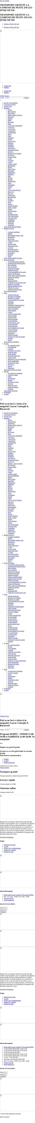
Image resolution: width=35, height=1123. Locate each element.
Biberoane (11, 668)
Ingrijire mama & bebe (15, 579)
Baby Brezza (12, 422)
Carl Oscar (11, 437)
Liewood (10, 470)
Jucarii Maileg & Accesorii (16, 631)
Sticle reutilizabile (13, 662)
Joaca (5, 594)
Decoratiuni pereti (13, 556)
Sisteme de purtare (13, 587)
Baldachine (11, 542)
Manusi (10, 678)
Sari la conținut (4, 1)
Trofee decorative (13, 545)
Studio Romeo (12, 521)
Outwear (10, 681)
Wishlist (6, 87)
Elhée (9, 446)
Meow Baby (11, 479)
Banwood (11, 427)
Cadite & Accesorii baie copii (17, 593)
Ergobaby (11, 448)
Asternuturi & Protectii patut (16, 566)
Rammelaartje (12, 507)
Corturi (10, 547)
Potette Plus (11, 505)
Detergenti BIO (12, 591)
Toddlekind (11, 528)
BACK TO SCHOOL (11, 103)
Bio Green (11, 432)
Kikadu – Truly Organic (15, 463)
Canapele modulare (14, 537)
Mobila (10, 538)
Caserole (10, 650)
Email (2, 910)
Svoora (10, 523)
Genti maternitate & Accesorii (17, 582)
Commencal (11, 441)
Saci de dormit (12, 570)
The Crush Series (13, 525)
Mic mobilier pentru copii (15, 540)
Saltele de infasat (13, 575)
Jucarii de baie (12, 619)
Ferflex (10, 449)
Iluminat (10, 559)
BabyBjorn (11, 423)
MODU (10, 488)
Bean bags (11, 544)
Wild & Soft (11, 531)
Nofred (10, 497)
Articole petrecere (13, 596)
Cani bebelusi (12, 648)
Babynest (11, 589)
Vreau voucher (4, 767)
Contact (6, 394)
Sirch (9, 512)
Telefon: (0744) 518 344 (11, 24)
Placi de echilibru (13, 612)
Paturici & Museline (14, 584)
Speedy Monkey (13, 516)
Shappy (10, 514)
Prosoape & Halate (13, 573)
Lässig (10, 469)
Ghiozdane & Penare (14, 610)
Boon (9, 434)
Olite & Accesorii (13, 580)
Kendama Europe (13, 460)
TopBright (11, 530)
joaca (5, 293)
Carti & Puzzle (12, 634)
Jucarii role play (13, 629)
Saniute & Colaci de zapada (16, 640)
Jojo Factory (11, 458)
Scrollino (10, 511)
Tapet (9, 561)
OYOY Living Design (15, 500)
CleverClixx (11, 439)
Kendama (11, 603)
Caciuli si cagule (13, 673)
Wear (5, 669)
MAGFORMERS (13, 476)
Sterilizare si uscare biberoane (17, 661)
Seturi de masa (12, 659)
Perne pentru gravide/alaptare (17, 586)
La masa (6, 643)
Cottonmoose (12, 443)
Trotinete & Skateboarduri (16, 606)
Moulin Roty (12, 491)
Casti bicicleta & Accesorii (16, 601)
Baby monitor (12, 568)
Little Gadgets (12, 608)
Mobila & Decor (9, 228)
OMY (9, 498)
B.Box (10, 420)
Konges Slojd (12, 467)
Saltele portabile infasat (15, 577)
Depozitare (11, 558)
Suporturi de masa (13, 664)
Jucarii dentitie (12, 617)
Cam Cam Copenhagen (15, 436)
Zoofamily (11, 533)
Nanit (9, 493)
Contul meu (7, 86)
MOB (9, 486)
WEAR (6, 371)
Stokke (10, 519)
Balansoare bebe (13, 551)
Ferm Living (11, 451)
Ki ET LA (11, 462)
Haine (9, 675)
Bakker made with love (15, 425)
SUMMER (7, 392)
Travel (10, 626)
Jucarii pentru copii (13, 624)
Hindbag (10, 453)
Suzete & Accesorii (14, 572)
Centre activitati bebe (14, 615)
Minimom (11, 484)
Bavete (10, 647)
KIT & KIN (11, 465)
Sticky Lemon (12, 518)
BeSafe (10, 429)
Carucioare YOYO (10, 105)
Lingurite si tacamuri (14, 652)
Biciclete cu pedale (13, 600)
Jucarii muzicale (13, 620)
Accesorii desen (13, 633)
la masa (6, 343)
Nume (2, 908)
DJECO (10, 444)
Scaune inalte (12, 549)
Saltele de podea (13, 638)
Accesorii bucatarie (14, 645)
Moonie (10, 490)
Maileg (10, 477)
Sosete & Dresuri (13, 685)
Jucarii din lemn (13, 627)
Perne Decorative (13, 554)
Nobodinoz (11, 495)
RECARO (11, 509)
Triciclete (10, 605)
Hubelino (11, 455)
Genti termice (12, 654)
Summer (10, 641)
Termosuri (11, 666)
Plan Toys (11, 502)
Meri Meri (11, 481)
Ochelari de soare (13, 680)
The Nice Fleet (12, 526)
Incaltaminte (11, 676)
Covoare (10, 552)
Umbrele (10, 687)
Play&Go (11, 504)
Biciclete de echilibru (14, 598)
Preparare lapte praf (14, 655)
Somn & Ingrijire (9, 260)
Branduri (6, 108)
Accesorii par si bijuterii (15, 671)
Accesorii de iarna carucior (16, 565)
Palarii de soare (12, 683)
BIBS (9, 430)
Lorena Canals (12, 474)
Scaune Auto (8, 106)
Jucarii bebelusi (12, 622)
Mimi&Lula (11, 483)
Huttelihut (11, 456)
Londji (10, 472)
